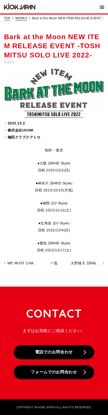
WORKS (21, 18)
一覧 (54, 263)
